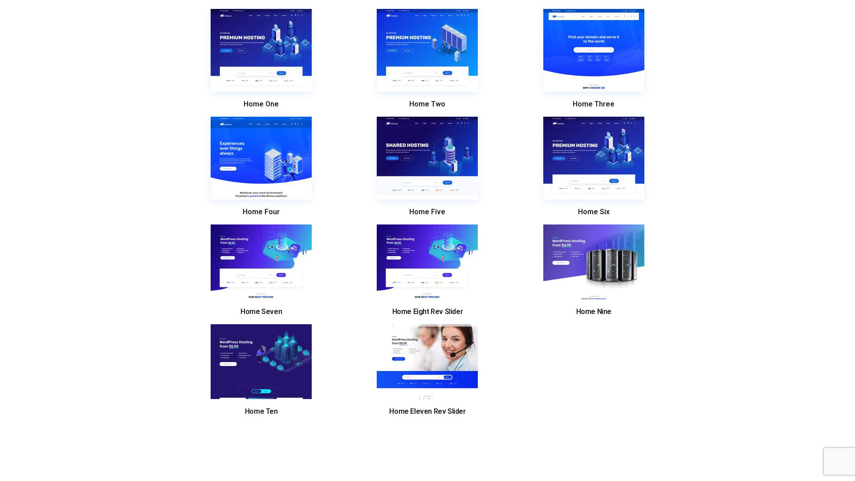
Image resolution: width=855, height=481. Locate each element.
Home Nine (593, 311)
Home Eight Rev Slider (427, 311)
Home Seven (261, 311)
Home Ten (261, 411)
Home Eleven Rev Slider (427, 411)
